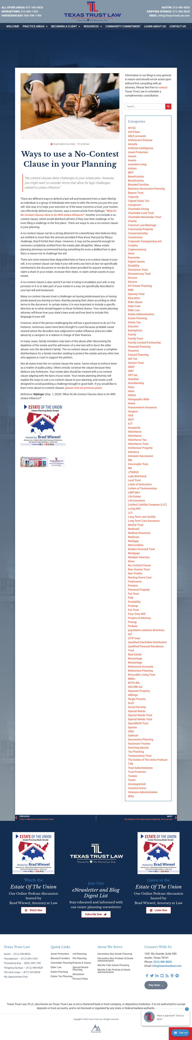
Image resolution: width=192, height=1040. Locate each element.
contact (162, 87)
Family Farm (135, 338)
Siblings (133, 694)
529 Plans (134, 132)
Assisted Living (137, 164)
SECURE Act (135, 686)
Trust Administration (140, 767)
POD (130, 597)
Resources (91, 26)
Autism (132, 168)
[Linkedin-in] (157, 975)
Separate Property (139, 690)
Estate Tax (134, 322)
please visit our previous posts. (84, 387)
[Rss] (167, 975)
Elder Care (134, 306)
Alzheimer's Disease (140, 140)
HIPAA (132, 395)
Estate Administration (141, 314)
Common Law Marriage (142, 225)
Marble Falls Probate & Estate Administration (114, 971)
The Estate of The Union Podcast (147, 759)
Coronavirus (135, 237)
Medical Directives (139, 532)
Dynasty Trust (136, 294)
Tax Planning (136, 751)
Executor (133, 326)
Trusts (131, 780)
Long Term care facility (142, 516)
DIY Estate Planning (140, 285)
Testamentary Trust (140, 755)
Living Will (134, 508)
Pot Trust (133, 609)
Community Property (140, 229)
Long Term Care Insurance (144, 520)
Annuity (132, 144)
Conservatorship (138, 233)
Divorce (132, 277)
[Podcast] (172, 975)
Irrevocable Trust (138, 464)
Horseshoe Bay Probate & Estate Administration (115, 959)
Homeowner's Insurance (142, 407)
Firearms (133, 350)
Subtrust (133, 735)
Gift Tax (132, 358)
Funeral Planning (138, 354)
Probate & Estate (82, 962)
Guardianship (136, 383)
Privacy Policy (80, 978)
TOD (130, 763)
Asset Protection (138, 152)
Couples (133, 245)
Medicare (133, 537)
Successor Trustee (139, 743)
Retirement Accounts (140, 666)
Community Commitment (123, 26)
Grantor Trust (136, 362)
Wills (131, 796)
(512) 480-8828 (162, 961)
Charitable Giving (138, 208)
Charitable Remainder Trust (144, 217)
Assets (132, 156)
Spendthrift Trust (138, 723)
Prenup (132, 622)
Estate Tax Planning (62, 976)
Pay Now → (156, 985)
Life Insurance (136, 500)
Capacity (133, 196)
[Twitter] (151, 975)
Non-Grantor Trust (139, 569)
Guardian (133, 379)
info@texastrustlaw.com (167, 965)
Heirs (131, 387)
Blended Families (138, 184)
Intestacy (133, 451)
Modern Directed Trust (141, 549)
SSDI (131, 731)
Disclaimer (78, 974)
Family (132, 334)
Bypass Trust (135, 192)
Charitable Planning (61, 962)
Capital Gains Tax (138, 200)
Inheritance (135, 431)
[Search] (168, 106)
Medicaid (133, 528)
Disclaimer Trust (138, 269)
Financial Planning (139, 346)
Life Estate (134, 496)
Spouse (132, 727)
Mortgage (134, 553)
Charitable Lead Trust (141, 213)
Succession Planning (140, 739)
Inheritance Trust (138, 443)
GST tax (132, 375)
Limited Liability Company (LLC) (147, 504)
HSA (130, 415)
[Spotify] (177, 975)
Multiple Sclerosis (139, 557)
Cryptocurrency (137, 249)
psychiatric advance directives (146, 630)
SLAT (131, 703)
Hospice (133, 411)
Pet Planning (80, 958)
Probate (133, 626)
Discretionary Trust (139, 273)
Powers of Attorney (139, 618)
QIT (130, 634)
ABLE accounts (137, 136)
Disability (133, 265)
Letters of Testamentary (142, 488)
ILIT (130, 423)
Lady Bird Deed (137, 476)
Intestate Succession (140, 456)
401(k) (132, 127)
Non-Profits (135, 573)
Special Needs (136, 711)
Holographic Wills (138, 399)
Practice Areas (33, 26)
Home (131, 403)
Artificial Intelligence (140, 148)
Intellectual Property (140, 447)
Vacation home (137, 788)
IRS (130, 468)
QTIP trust (134, 638)
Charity (132, 221)
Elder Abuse (135, 302)
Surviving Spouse (138, 747)
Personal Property (139, 589)
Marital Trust (135, 524)
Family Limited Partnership (144, 342)
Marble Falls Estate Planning (113, 965)
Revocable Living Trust (141, 674)
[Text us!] (180, 1033)
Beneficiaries (136, 176)
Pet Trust (133, 593)
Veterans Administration (143, 792)
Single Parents (137, 699)
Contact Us (178, 26)
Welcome (12, 26)
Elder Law (134, 310)
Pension (133, 585)
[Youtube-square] (162, 975)
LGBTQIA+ (134, 492)
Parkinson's (135, 581)
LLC (130, 512)
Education (134, 298)
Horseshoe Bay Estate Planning (115, 953)
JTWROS (133, 472)
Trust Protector (137, 771)
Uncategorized (137, 784)
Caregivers (134, 204)
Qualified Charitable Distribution (147, 642)
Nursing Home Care (140, 577)
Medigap (133, 541)
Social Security (137, 707)
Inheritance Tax (137, 439)
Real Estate (135, 654)
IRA (130, 460)
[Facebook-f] (147, 975)
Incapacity (134, 427)
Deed (131, 253)
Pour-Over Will (137, 613)
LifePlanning (80, 953)
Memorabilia (135, 545)
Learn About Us (155, 26)
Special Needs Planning (80, 968)
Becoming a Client (64, 26)
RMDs (131, 678)
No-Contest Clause (139, 565)
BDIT (131, 172)
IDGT (131, 419)
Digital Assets (136, 261)
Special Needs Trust (140, 715)
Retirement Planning (140, 670)
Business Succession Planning (146, 188)
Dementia (134, 257)
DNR (130, 289)
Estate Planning (137, 318)
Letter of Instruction (140, 484)
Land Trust (134, 480)
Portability (134, 601)
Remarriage (135, 658)
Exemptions (135, 330)
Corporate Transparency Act (145, 241)
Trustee (132, 775)
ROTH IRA (134, 682)
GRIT (131, 370)
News (131, 561)
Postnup (133, 605)
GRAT (131, 366)
